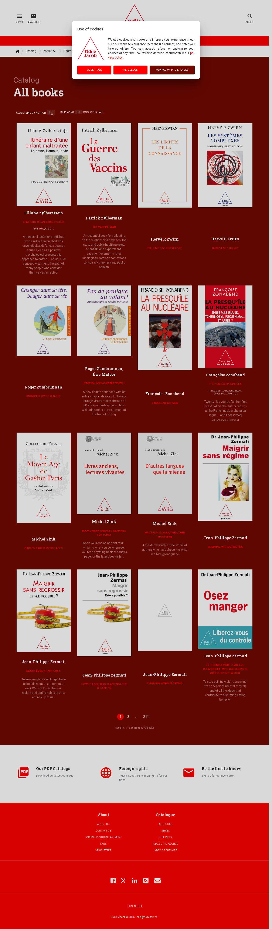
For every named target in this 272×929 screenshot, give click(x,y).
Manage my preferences (172, 69)
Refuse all (130, 69)
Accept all (94, 69)
